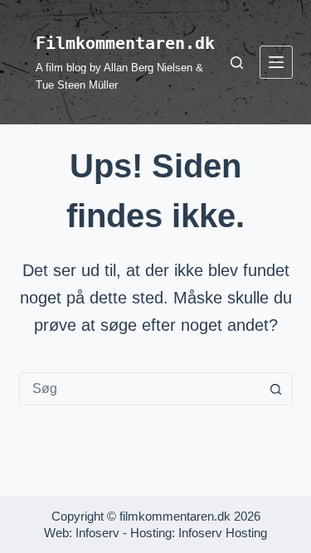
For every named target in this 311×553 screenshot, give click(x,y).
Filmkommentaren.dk (125, 43)
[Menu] (276, 62)
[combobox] (140, 388)
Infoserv (97, 533)
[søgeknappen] (276, 389)
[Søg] (237, 62)
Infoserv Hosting (222, 533)
